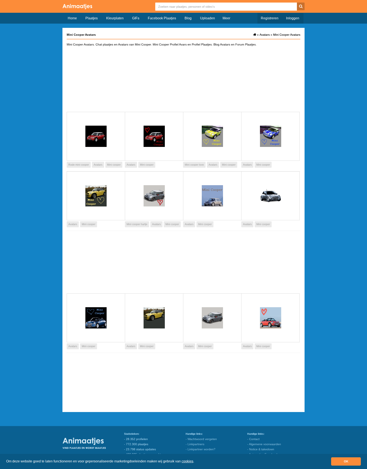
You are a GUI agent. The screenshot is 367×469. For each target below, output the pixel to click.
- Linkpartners (195, 444)
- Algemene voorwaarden (264, 444)
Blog (188, 18)
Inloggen (292, 18)
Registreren (269, 18)
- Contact (253, 439)
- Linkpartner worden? (200, 449)
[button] (195, 461)
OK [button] (346, 461)
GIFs (135, 18)
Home (72, 18)
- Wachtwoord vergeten (201, 439)
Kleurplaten (115, 18)
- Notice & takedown (260, 449)
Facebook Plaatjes (162, 18)
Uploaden (207, 18)
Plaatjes (91, 18)
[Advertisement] (183, 79)
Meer (226, 18)
